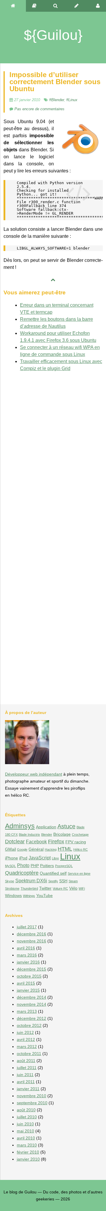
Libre (55, 858)
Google (22, 849)
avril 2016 (26, 948)
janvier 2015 (28, 990)
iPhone (11, 858)
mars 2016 (27, 955)
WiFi (82, 888)
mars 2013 (27, 1011)
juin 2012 (25, 1032)
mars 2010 (27, 1145)
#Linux (71, 100)
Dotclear (15, 841)
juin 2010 (25, 1124)
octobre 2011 (29, 1053)
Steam (73, 881)
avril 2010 (26, 1138)
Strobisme (12, 888)
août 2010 (26, 1109)
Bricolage (62, 834)
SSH (63, 880)
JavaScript (40, 857)
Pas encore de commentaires (39, 109)
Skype (9, 881)
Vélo (73, 888)
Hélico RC (80, 849)
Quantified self (53, 873)
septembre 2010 (32, 1102)
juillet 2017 (27, 927)
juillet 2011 (27, 1067)
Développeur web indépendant (33, 774)
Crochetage (80, 834)
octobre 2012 (29, 1025)
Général (36, 849)
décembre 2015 (31, 969)
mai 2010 (25, 1131)
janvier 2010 (28, 1159)
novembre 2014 (31, 1004)
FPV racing (75, 841)
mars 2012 (27, 1046)
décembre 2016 (31, 934)
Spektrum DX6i (31, 880)
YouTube (44, 895)
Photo (23, 865)
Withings (29, 896)
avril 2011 (26, 1081)
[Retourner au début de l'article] (53, 280)
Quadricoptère (22, 873)
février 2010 (28, 1152)
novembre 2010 (31, 1095)
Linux (70, 856)
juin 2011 (25, 1074)
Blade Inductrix (29, 834)
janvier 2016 (28, 962)
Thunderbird (29, 888)
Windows (13, 895)
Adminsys (20, 826)
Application (46, 827)
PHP (35, 865)
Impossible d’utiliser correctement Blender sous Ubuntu (54, 82)
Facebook (36, 841)
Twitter (45, 888)
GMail (10, 849)
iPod (23, 858)
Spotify (53, 881)
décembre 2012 (31, 1018)
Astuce (66, 826)
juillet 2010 (27, 1117)
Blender (46, 834)
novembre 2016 (31, 941)
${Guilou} (53, 35)
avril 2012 (26, 1039)
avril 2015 (26, 983)
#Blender (56, 100)
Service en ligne (79, 873)
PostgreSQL (64, 866)
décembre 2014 (31, 997)
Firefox (56, 841)
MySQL (10, 866)
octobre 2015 (29, 976)
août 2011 (26, 1060)
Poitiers (47, 865)
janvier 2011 (28, 1088)
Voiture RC (60, 888)
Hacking (51, 849)
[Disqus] (53, 450)
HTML (65, 849)
